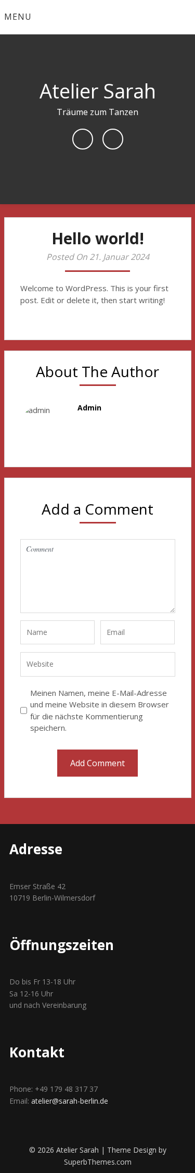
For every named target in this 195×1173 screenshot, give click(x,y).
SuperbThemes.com (98, 1162)
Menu (18, 16)
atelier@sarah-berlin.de (69, 1101)
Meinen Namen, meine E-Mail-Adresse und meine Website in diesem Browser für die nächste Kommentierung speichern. (99, 710)
